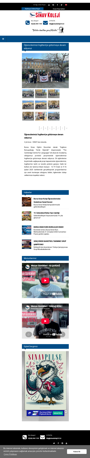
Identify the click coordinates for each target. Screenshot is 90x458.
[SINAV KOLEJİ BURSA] (45, 14)
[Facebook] (62, 128)
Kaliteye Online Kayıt (32, 9)
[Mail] (41, 128)
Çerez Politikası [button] (10, 454)
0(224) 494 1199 (36, 24)
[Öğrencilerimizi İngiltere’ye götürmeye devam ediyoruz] (28, 94)
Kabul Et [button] (76, 452)
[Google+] (58, 128)
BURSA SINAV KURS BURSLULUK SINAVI (48, 227)
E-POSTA (52, 21)
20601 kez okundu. (40, 142)
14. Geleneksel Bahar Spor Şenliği (46, 213)
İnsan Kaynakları (59, 9)
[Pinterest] (45, 128)
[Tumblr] (50, 128)
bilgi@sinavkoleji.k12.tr (56, 24)
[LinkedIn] (54, 128)
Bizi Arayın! (34, 21)
